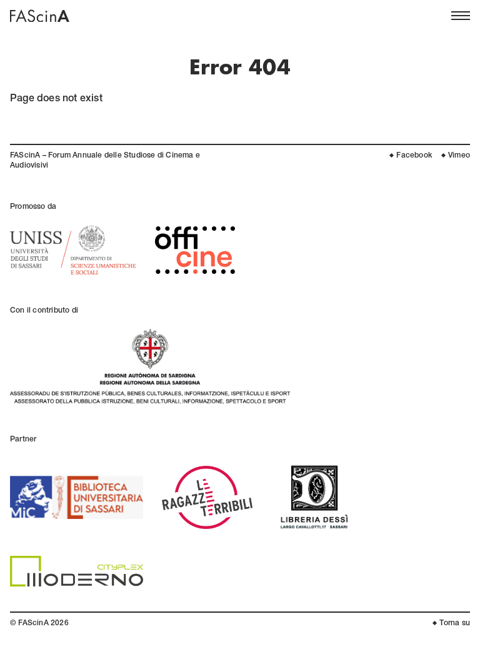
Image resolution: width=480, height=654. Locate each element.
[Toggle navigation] (460, 16)
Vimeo (459, 155)
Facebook (414, 155)
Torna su (454, 623)
